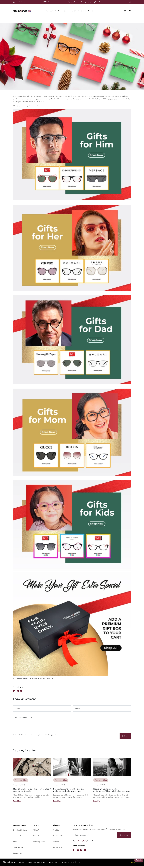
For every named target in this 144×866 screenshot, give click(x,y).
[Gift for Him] (72, 154)
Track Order (17, 836)
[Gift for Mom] (72, 432)
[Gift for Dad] (72, 339)
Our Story (56, 830)
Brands (98, 11)
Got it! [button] (133, 862)
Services (91, 11)
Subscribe (124, 835)
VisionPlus (37, 836)
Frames (45, 11)
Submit (125, 736)
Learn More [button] (75, 862)
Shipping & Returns (20, 830)
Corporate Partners (60, 836)
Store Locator (18, 847)
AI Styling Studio (39, 842)
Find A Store (20, 2)
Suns (51, 11)
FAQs (15, 842)
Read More (17, 801)
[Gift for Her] (72, 248)
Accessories (82, 11)
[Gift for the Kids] (72, 525)
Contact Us (17, 853)
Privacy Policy (82, 841)
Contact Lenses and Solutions (66, 11)
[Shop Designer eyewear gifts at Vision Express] (72, 624)
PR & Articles (58, 847)
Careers (56, 842)
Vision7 (36, 830)
